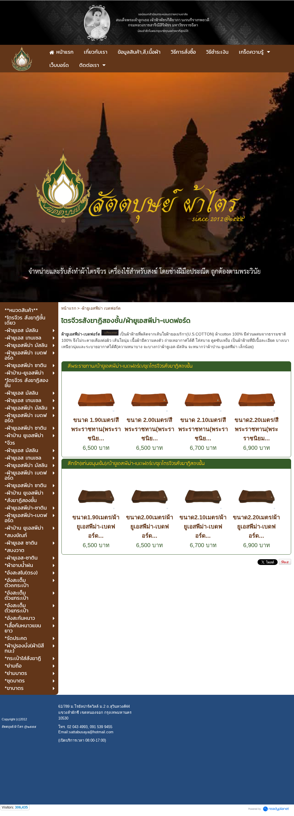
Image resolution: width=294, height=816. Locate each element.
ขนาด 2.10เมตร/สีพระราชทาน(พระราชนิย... (203, 429)
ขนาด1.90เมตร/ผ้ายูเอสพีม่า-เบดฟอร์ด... (95, 526)
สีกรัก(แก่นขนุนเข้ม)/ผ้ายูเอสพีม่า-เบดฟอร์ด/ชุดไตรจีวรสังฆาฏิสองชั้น (136, 464)
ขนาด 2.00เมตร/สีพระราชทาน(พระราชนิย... (149, 429)
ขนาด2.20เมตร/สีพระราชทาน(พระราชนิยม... (256, 429)
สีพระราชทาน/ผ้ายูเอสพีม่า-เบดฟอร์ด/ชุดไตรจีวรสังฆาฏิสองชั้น (130, 366)
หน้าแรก (68, 308)
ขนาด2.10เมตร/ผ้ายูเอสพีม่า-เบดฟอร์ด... (203, 526)
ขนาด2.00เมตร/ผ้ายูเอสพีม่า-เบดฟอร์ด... (149, 526)
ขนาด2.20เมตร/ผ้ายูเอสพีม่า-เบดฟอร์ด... (256, 526)
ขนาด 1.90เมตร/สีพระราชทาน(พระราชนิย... (96, 429)
